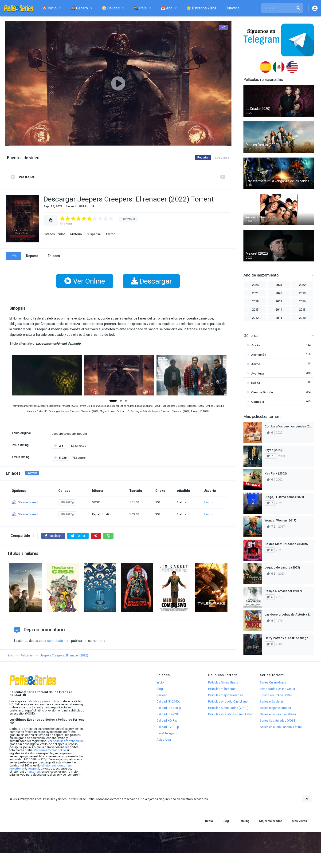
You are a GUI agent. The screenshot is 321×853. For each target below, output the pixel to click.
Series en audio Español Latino (281, 727)
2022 (302, 285)
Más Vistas (299, 821)
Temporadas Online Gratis (277, 689)
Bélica (255, 383)
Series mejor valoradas (275, 708)
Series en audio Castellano (278, 714)
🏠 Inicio (49, 8)
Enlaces (54, 256)
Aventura (257, 373)
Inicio (160, 682)
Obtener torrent (28, 502)
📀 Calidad (111, 8)
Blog (160, 689)
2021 (255, 293)
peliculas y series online (43, 701)
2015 (255, 309)
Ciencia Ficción (262, 392)
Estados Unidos (54, 234)
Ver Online (88, 281)
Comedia (257, 401)
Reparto (32, 256)
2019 (302, 293)
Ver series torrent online (50, 750)
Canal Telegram (167, 733)
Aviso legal (164, 739)
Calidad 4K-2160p (168, 701)
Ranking (162, 695)
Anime (255, 364)
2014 (278, 309)
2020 (278, 293)
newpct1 (33, 768)
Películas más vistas (221, 689)
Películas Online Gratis (223, 682)
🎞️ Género (79, 8)
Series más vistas (272, 701)
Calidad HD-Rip (167, 720)
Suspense (94, 234)
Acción (256, 345)
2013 (302, 309)
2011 (278, 318)
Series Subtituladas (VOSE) (278, 720)
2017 (278, 301)
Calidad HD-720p (168, 714)
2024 (255, 285)
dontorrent (64, 765)
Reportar (203, 157)
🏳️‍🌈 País (140, 8)
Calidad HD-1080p (169, 708)
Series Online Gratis (273, 682)
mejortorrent (17, 768)
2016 (302, 301)
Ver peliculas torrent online (66, 741)
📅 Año (166, 8)
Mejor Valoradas (270, 821)
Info (14, 256)
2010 (302, 318)
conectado (55, 641)
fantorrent (34, 771)
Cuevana (232, 8)
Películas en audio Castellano (228, 701)
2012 (255, 318)
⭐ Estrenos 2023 (201, 8)
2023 (278, 285)
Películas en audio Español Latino (231, 714)
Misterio (76, 234)
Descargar (155, 281)
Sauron (208, 502)
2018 (255, 301)
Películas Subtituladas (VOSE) (228, 708)
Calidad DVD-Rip (168, 727)
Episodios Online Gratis (276, 695)
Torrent (32, 473)
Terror (110, 234)
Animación (258, 354)
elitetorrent (48, 765)
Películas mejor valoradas (225, 695)
